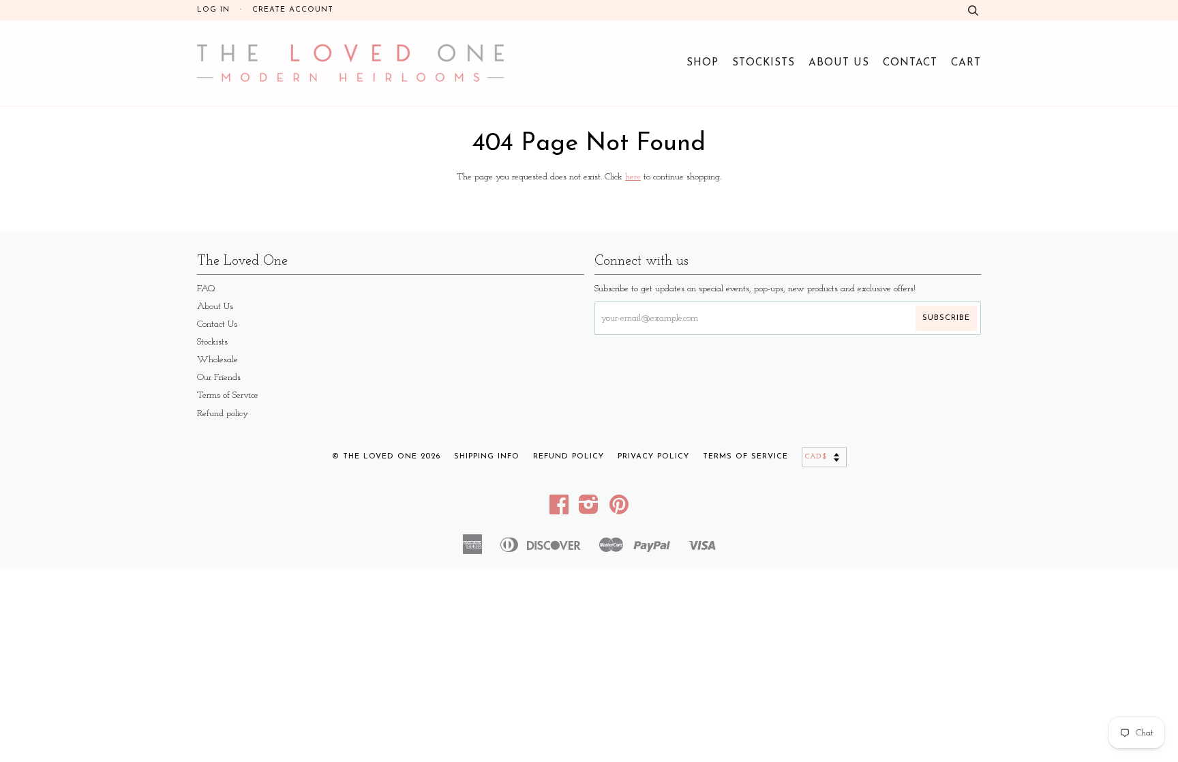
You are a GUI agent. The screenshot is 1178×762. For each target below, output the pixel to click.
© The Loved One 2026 (386, 456)
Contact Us (217, 324)
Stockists (763, 62)
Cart (966, 62)
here (633, 177)
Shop (702, 62)
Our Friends (219, 377)
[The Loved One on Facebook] (559, 510)
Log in (213, 10)
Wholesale (217, 360)
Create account (292, 10)
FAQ (206, 289)
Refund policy (222, 414)
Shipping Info (486, 456)
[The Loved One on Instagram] (589, 510)
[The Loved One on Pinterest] (619, 510)
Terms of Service (227, 395)
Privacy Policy (653, 456)
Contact (910, 62)
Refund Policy (568, 456)
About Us (839, 62)
